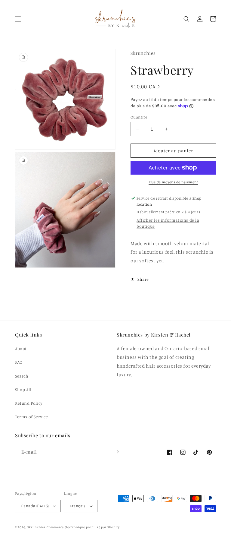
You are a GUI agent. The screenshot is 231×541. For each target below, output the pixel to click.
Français (77, 505)
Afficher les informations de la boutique (168, 223)
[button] (18, 19)
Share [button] (143, 279)
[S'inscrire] (116, 452)
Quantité (139, 117)
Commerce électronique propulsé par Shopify (83, 527)
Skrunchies (36, 527)
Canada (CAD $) (35, 505)
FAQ (19, 362)
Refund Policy (29, 403)
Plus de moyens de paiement (173, 182)
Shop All (23, 389)
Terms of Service (31, 416)
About (21, 348)
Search (22, 375)
